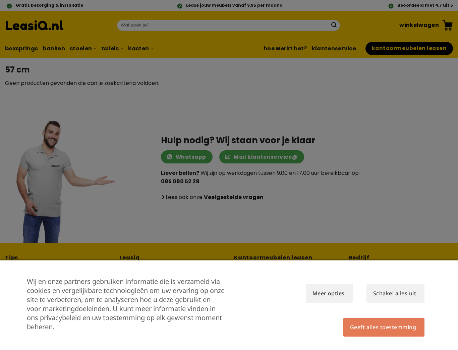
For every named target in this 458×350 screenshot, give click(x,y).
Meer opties (328, 293)
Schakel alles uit (394, 293)
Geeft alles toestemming (383, 327)
